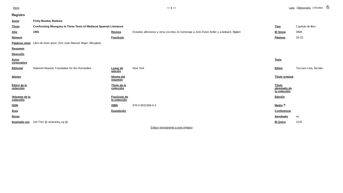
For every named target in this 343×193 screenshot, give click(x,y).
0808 (299, 31)
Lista (292, 7)
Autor (15, 20)
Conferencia (283, 110)
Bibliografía (304, 7)
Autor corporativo (19, 61)
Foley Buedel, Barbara (47, 20)
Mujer (84, 42)
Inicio (16, 7)
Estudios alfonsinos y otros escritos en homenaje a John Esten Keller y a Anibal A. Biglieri (187, 31)
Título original (284, 76)
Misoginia (95, 42)
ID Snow (280, 31)
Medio (279, 105)
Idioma (16, 76)
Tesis (278, 59)
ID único (280, 121)
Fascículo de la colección (119, 98)
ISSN (15, 105)
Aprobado (281, 116)
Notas (16, 116)
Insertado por (21, 121)
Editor (279, 68)
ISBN (114, 105)
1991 (36, 31)
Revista (116, 31)
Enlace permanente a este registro (172, 127)
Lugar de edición (117, 70)
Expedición (118, 110)
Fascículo (117, 37)
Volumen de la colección (21, 98)
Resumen (18, 48)
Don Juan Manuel (69, 42)
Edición (280, 96)
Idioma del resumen (118, 78)
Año (14, 31)
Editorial (17, 68)
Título (16, 26)
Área (15, 110)
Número (17, 37)
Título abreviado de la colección (283, 88)
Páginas (280, 37)
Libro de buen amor (45, 42)
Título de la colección (118, 87)
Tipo (278, 26)
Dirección (18, 54)
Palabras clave (21, 42)
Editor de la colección (19, 87)
